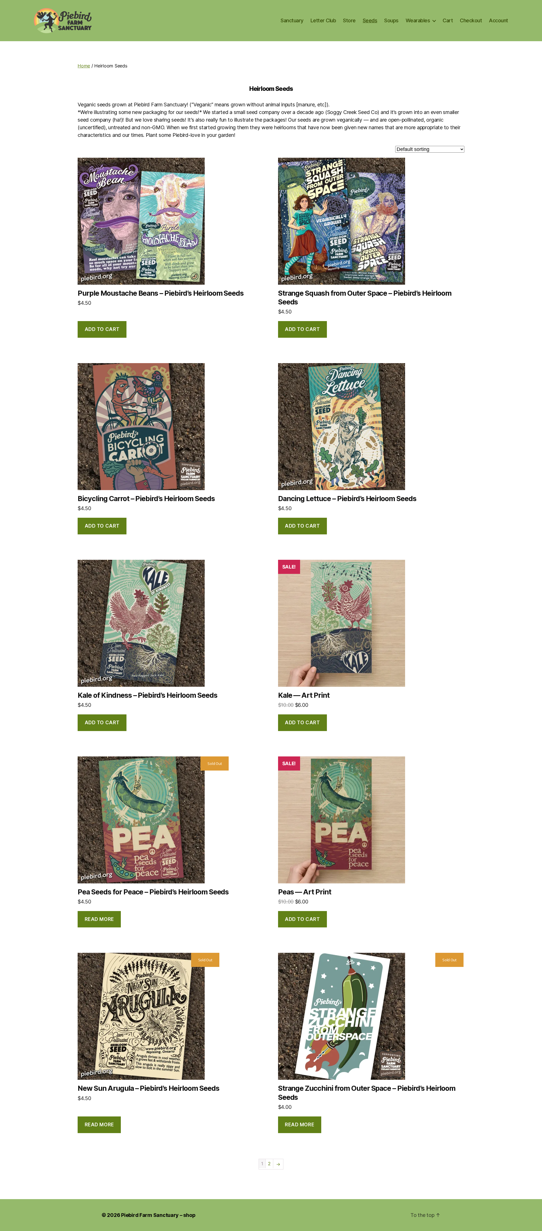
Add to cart (102, 329)
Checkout (471, 20)
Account (498, 20)
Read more (99, 919)
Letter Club (323, 20)
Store (349, 20)
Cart (448, 20)
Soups (391, 20)
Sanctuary (292, 20)
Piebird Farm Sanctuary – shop (158, 1215)
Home (84, 66)
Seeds (370, 20)
